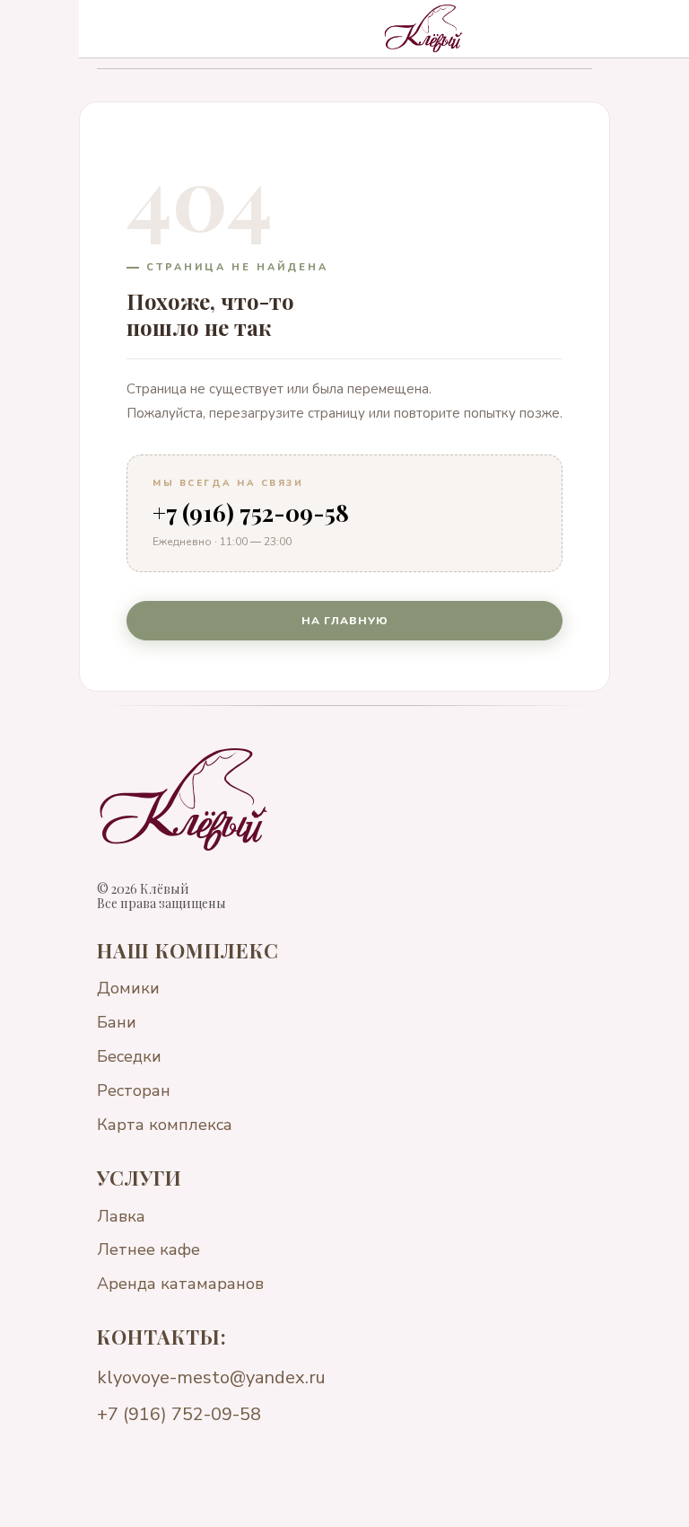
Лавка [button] (121, 1216)
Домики (128, 988)
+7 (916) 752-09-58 (251, 512)
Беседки (129, 1056)
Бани (116, 1022)
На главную (344, 620)
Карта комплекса (164, 1124)
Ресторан (133, 1090)
